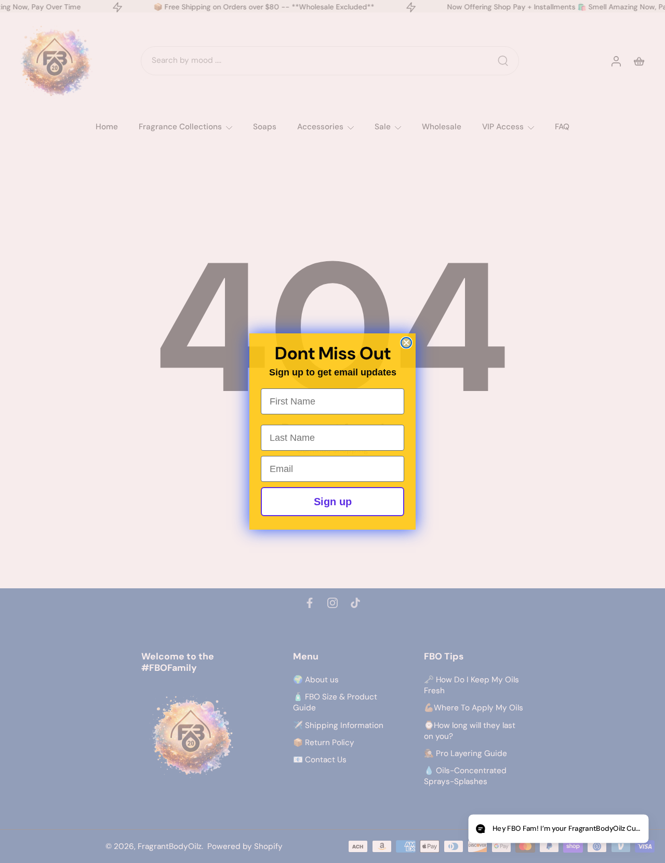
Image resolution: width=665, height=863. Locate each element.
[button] (558, 829)
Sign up (333, 501)
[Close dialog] (406, 343)
